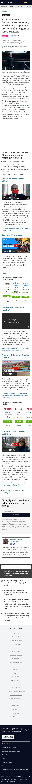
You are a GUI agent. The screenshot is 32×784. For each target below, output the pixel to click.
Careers (4, 766)
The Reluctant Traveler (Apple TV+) (13, 432)
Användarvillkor (6, 744)
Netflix (22, 105)
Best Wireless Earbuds (16, 695)
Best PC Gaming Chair (16, 662)
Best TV (16, 673)
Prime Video (18, 92)
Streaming (4, 11)
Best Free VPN (16, 637)
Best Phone (16, 669)
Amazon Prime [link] (6, 301)
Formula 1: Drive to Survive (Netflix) (15, 356)
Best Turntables (16, 687)
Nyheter (4, 36)
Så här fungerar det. (15, 47)
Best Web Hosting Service (16, 640)
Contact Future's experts (9, 747)
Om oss (4, 758)
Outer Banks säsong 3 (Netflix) (13, 308)
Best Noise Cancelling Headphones (16, 691)
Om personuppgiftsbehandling (11, 751)
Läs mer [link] (6, 296)
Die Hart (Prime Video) (13, 235)
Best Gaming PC (16, 658)
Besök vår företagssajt (14, 731)
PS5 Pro (29, 6)
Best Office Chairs (16, 698)
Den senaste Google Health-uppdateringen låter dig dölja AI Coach (15, 583)
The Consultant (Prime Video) (13, 180)
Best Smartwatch (16, 680)
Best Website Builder (16, 644)
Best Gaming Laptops (16, 655)
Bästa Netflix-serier (16, 6)
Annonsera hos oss (7, 762)
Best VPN (16, 633)
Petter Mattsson (14, 35)
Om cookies (5, 755)
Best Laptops (16, 651)
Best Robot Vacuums (16, 717)
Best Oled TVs (16, 677)
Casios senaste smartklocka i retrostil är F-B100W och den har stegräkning (15, 592)
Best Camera (16, 705)
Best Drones (16, 713)
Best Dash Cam (16, 709)
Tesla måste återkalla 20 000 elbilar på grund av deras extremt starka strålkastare (16, 573)
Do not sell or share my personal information (15, 769)
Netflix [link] (8, 425)
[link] (6, 284)
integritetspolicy (6, 523)
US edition (14, 779)
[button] (2, 2)
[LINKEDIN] (11, 544)
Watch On (6, 197)
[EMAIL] (14, 544)
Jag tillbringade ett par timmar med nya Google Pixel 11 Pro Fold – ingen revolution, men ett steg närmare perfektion (17, 617)
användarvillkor (6, 521)
